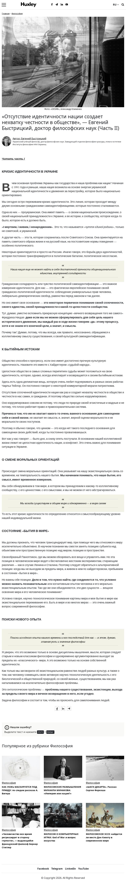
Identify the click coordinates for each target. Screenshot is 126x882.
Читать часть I (13, 159)
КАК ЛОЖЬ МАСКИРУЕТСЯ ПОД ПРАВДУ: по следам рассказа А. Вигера (20, 790)
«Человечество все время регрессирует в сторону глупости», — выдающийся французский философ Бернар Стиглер (20, 841)
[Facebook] (51, 4)
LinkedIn (70, 868)
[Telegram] (56, 4)
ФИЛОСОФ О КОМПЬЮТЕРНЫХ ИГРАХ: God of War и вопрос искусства (61, 837)
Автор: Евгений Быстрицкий (29, 138)
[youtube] (66, 4)
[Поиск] (122, 4)
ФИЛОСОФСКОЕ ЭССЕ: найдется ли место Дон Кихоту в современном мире (104, 837)
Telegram (57, 868)
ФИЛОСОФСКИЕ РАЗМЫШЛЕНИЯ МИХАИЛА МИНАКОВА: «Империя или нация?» (62, 790)
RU (114, 4)
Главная (6, 13)
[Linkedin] (61, 4)
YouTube (83, 868)
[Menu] (4, 5)
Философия (17, 13)
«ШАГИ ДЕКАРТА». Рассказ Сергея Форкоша (101, 788)
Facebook (43, 868)
